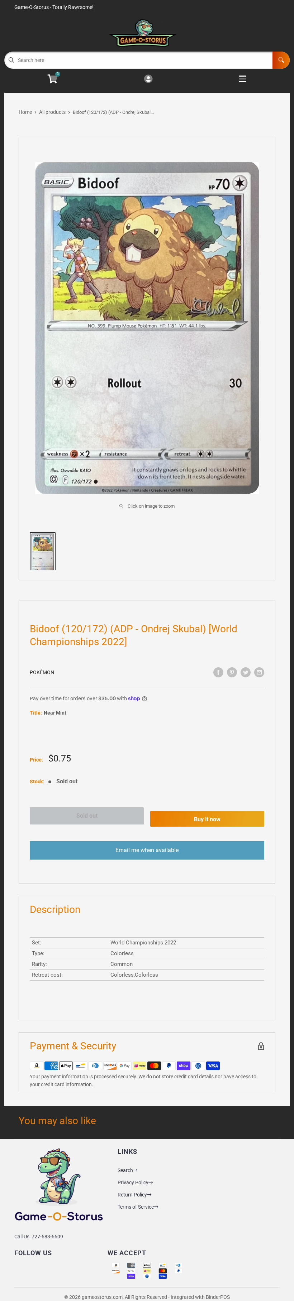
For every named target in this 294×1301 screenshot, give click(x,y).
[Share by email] (259, 672)
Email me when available (147, 850)
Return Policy (132, 1195)
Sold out (87, 815)
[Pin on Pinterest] (232, 672)
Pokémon (42, 672)
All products (52, 112)
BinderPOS (218, 1297)
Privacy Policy (133, 1182)
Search (125, 1170)
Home (25, 112)
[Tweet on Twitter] (246, 672)
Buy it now (207, 819)
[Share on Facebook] (218, 672)
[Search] (281, 60)
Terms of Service (136, 1207)
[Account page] (148, 79)
